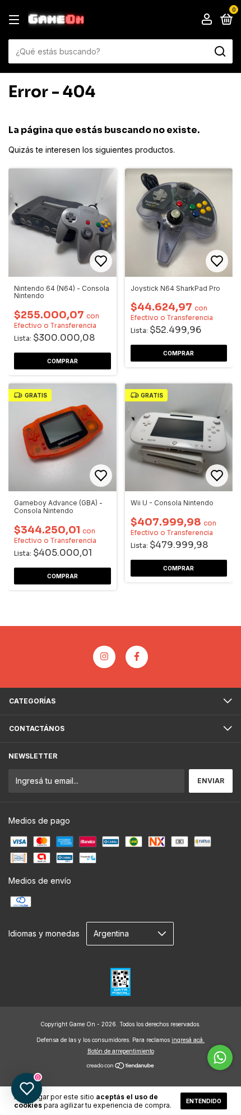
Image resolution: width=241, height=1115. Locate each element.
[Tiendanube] (121, 1066)
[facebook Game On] (137, 657)
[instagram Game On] (104, 657)
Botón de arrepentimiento (120, 1051)
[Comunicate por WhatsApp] (220, 1057)
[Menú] (16, 20)
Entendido (203, 1101)
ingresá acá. (188, 1039)
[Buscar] (219, 52)
